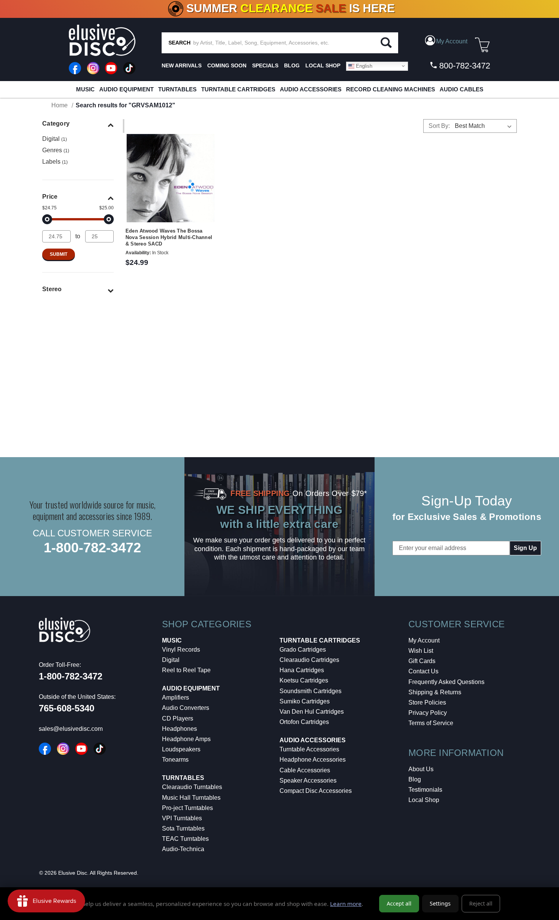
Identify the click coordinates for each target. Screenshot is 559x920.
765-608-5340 (66, 708)
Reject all (480, 903)
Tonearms (175, 759)
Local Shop (423, 800)
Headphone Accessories (313, 759)
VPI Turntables (182, 818)
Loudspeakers (181, 749)
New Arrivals (182, 65)
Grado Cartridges (303, 649)
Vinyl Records (181, 649)
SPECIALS (265, 65)
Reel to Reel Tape (186, 670)
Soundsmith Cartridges (310, 691)
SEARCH (179, 43)
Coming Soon (226, 65)
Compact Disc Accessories (316, 791)
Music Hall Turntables (191, 797)
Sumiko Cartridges (305, 701)
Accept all (399, 903)
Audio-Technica (183, 849)
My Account (424, 640)
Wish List (420, 650)
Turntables (177, 89)
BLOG (292, 65)
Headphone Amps (186, 739)
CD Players (177, 718)
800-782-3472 (463, 65)
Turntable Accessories (309, 749)
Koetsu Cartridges (304, 680)
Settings (440, 903)
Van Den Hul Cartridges (312, 711)
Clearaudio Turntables (192, 787)
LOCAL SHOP (322, 65)
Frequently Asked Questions (446, 682)
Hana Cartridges (302, 670)
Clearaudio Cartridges (309, 660)
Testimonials (425, 789)
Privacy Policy (427, 713)
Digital (54, 139)
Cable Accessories (305, 770)
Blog (414, 779)
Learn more (346, 903)
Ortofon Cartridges (304, 722)
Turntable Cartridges (238, 89)
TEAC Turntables (185, 838)
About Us (421, 769)
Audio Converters (185, 708)
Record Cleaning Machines (390, 89)
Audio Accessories (310, 89)
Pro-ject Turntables (187, 808)
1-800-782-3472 (92, 547)
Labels (55, 161)
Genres (55, 150)
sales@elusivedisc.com (71, 728)
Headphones (179, 728)
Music (85, 89)
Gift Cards (421, 661)
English (363, 66)
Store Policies (427, 702)
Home (59, 105)
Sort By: (439, 126)
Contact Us (423, 671)
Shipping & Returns (434, 692)
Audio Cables (461, 89)
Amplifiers (175, 697)
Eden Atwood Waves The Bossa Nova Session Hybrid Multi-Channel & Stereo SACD (168, 237)
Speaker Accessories (308, 780)
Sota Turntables (183, 828)
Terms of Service (430, 723)
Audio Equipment (126, 89)
